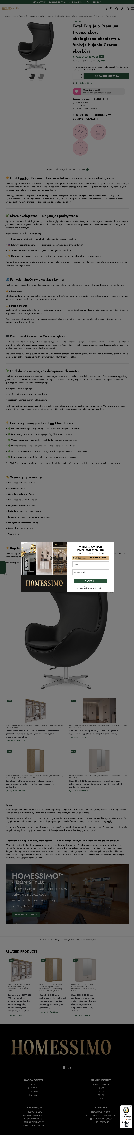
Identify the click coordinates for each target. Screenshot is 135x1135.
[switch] (126, 1125)
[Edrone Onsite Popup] (67, 567)
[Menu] (130, 1107)
